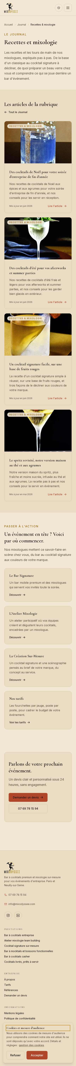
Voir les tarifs (17, 722)
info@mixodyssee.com (21, 903)
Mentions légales (14, 1013)
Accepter (37, 1055)
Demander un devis (26, 797)
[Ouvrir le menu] (68, 8)
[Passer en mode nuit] (59, 8)
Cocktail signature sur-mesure (21, 945)
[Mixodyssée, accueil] (11, 8)
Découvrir (15, 594)
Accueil (8, 24)
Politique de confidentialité (19, 1018)
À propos (9, 979)
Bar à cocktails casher (17, 956)
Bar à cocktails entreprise (19, 935)
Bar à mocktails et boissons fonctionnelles (28, 951)
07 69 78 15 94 (28, 808)
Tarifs (7, 984)
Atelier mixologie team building (22, 940)
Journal (21, 24)
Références (11, 990)
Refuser (15, 1055)
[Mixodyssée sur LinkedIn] (18, 915)
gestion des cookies (31, 1045)
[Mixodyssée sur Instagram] (8, 915)
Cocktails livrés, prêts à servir (21, 961)
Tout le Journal (17, 112)
